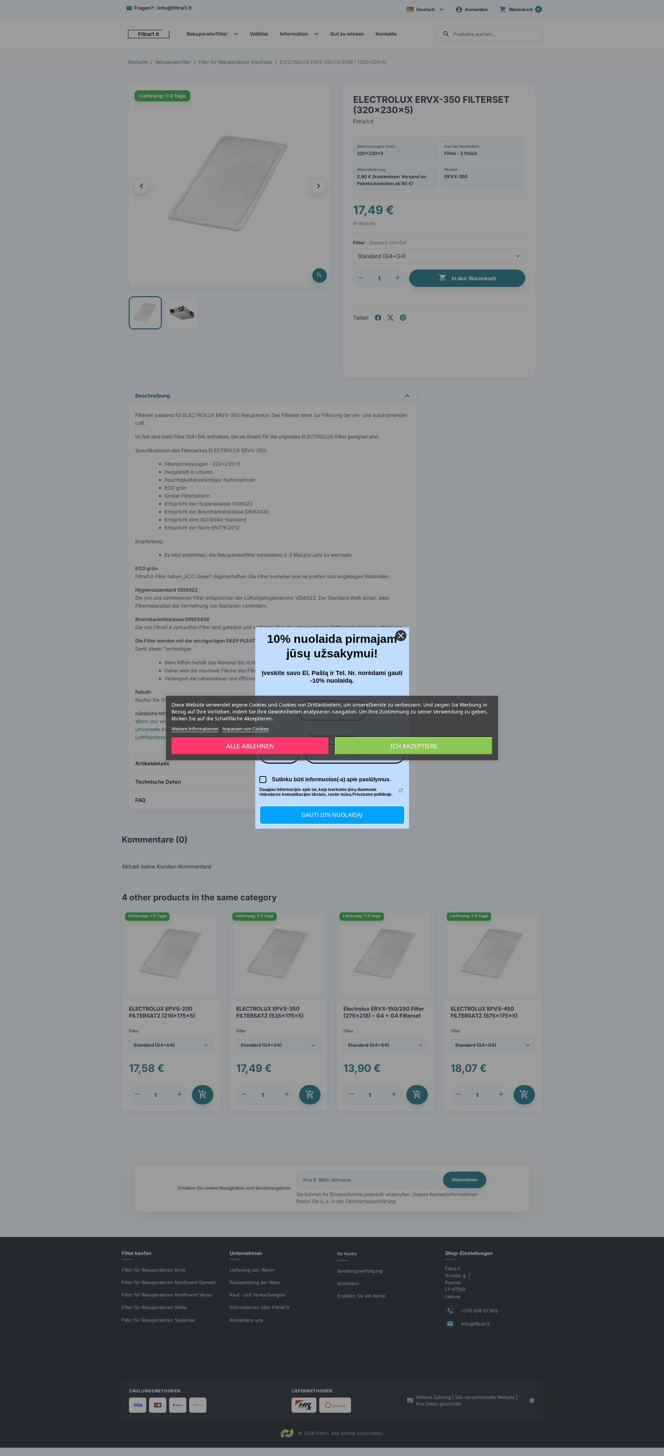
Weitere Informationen (195, 729)
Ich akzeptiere (413, 746)
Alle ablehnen (250, 746)
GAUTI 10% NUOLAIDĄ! (332, 815)
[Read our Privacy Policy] (401, 790)
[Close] (401, 635)
